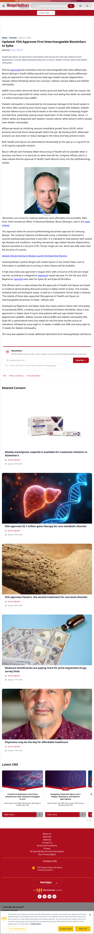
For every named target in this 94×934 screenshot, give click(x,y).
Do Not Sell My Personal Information (47, 851)
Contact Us (47, 842)
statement (43, 275)
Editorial (47, 839)
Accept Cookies (66, 929)
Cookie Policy (36, 924)
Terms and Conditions (47, 845)
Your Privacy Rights (47, 854)
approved (16, 69)
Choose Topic (44, 13)
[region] (47, 922)
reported (18, 279)
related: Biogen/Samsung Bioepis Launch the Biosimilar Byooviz (34, 255)
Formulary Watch (34, 376)
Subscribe (80, 360)
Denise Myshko (14, 460)
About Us (47, 833)
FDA (4, 376)
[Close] (90, 914)
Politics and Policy (16, 376)
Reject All (83, 929)
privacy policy (51, 365)
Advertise (47, 836)
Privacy (47, 848)
